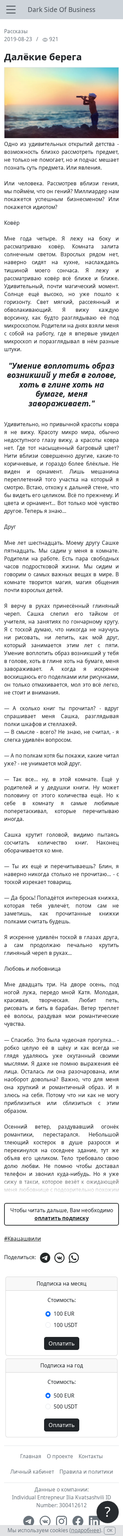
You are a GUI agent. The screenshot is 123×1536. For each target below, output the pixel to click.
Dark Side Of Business (61, 9)
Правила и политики (86, 1471)
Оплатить (62, 1343)
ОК (109, 1530)
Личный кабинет (32, 1471)
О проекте (60, 1456)
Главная (30, 1456)
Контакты (91, 1456)
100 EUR (64, 1313)
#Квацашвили (22, 1238)
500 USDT (66, 1406)
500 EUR (64, 1395)
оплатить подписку (62, 1218)
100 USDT (66, 1325)
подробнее (85, 1530)
